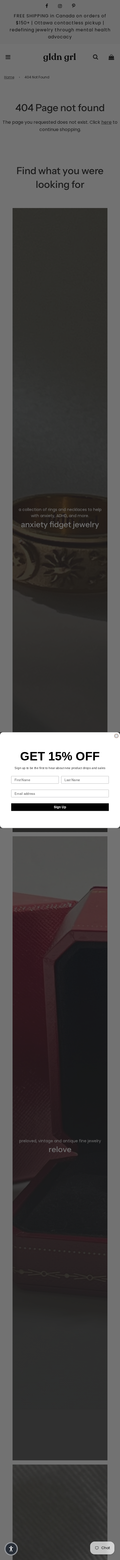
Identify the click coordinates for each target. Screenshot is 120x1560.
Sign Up (60, 807)
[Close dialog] (116, 736)
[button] (11, 1549)
